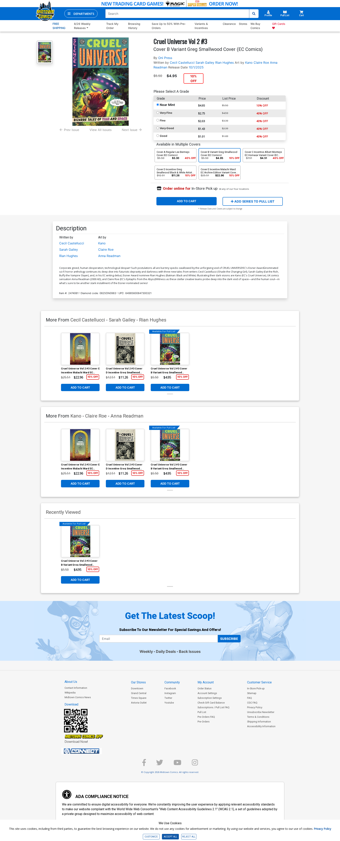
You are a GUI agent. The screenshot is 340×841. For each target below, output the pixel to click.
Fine (162, 120)
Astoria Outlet (139, 702)
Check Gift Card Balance (211, 702)
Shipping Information (259, 721)
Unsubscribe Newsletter (260, 712)
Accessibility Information (261, 726)
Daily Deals (166, 651)
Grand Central (138, 693)
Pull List (202, 712)
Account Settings (207, 693)
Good (163, 135)
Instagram (170, 693)
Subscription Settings (210, 697)
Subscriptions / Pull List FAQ (213, 707)
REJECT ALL (188, 836)
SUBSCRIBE (229, 639)
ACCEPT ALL (170, 836)
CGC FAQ (252, 702)
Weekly (146, 651)
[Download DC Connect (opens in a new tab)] (89, 751)
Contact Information (76, 687)
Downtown (137, 688)
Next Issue (129, 130)
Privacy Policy (254, 707)
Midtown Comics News (78, 697)
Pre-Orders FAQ (206, 716)
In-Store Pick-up (256, 688)
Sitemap (251, 693)
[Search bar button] (254, 13)
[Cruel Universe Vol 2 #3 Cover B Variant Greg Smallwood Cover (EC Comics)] (170, 349)
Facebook (170, 688)
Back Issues (190, 651)
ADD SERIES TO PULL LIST (254, 201)
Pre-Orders (204, 721)
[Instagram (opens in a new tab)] (195, 764)
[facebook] (144, 764)
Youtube (169, 702)
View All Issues (101, 130)
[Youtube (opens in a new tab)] (177, 764)
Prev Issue (71, 130)
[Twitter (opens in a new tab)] (160, 764)
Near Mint (167, 105)
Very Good (167, 128)
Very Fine (166, 112)
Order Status (205, 688)
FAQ (249, 697)
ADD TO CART (186, 201)
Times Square (138, 697)
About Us (71, 682)
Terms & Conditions (258, 716)
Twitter (168, 697)
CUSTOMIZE (151, 836)
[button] (81, 13)
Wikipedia (70, 692)
